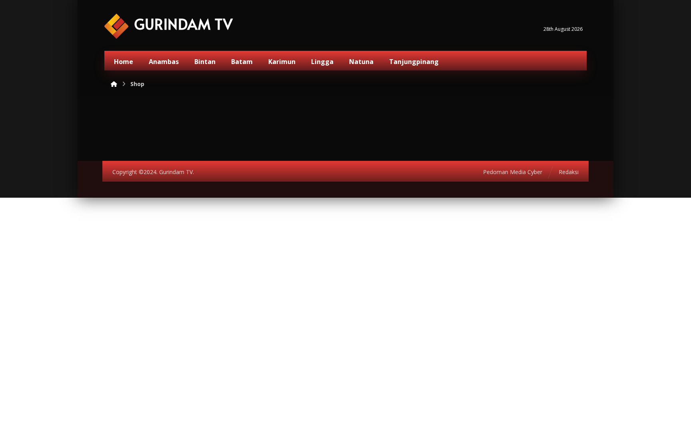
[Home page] (114, 84)
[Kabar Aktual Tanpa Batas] (116, 26)
